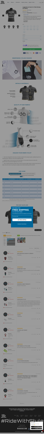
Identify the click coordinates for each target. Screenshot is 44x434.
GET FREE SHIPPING (22, 219)
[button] (42, 432)
